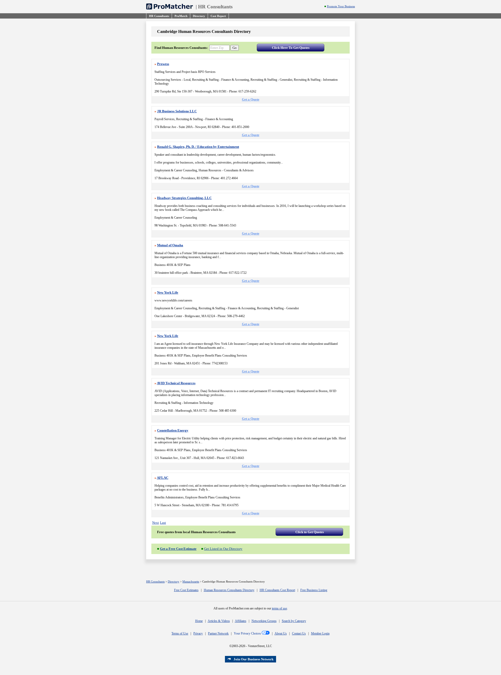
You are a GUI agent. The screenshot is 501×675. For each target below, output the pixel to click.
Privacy (198, 633)
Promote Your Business (341, 6)
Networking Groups (264, 621)
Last (163, 523)
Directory (173, 581)
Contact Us (299, 633)
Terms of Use (179, 633)
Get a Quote (250, 99)
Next (155, 523)
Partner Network (218, 633)
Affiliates (240, 621)
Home (199, 621)
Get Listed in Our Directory (223, 549)
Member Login (320, 633)
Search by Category (294, 621)
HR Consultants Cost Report (277, 590)
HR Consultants (215, 6)
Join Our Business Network (253, 659)
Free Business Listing (313, 590)
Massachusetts (190, 581)
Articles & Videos (219, 621)
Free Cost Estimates (186, 590)
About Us (281, 633)
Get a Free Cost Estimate (178, 549)
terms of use (279, 608)
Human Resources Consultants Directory (229, 590)
